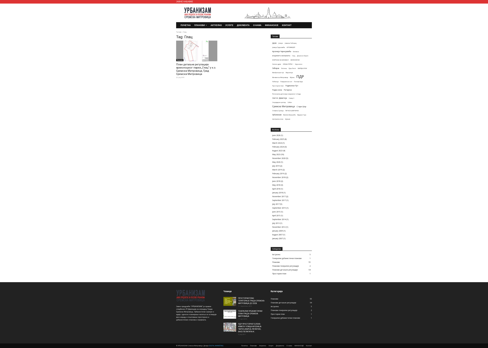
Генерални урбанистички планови (287, 258)
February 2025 (278, 139)
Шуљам (287, 119)
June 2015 (276, 211)
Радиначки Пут (291, 85)
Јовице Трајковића (278, 47)
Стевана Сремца (278, 111)
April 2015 (276, 215)
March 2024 (277, 143)
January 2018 (277, 192)
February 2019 (278, 173)
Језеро (280, 43)
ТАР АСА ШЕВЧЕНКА (292, 111)
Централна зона (277, 119)
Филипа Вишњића (289, 115)
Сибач (290, 102)
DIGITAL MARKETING (216, 346)
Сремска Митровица (283, 106)
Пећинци (275, 82)
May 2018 (276, 185)
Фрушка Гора (301, 115)
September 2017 (279, 200)
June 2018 (276, 181)
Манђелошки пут (278, 72)
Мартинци (289, 72)
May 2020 (276, 162)
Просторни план (278, 86)
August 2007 (277, 234)
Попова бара (298, 82)
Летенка (284, 68)
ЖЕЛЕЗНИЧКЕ (295, 60)
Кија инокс (298, 64)
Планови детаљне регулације (285, 270)
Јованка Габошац (290, 43)
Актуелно (216, 25)
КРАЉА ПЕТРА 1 (288, 64)
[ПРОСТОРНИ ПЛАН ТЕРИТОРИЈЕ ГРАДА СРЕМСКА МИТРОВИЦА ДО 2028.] (229, 301)
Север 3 (291, 98)
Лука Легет (292, 68)
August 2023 (277, 150)
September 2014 (279, 219)
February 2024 (278, 147)
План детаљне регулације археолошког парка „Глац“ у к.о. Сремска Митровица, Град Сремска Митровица (196, 69)
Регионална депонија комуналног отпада (286, 94)
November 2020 (279, 158)
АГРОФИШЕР (291, 47)
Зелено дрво (276, 64)
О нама (257, 25)
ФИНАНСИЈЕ (271, 25)
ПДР (300, 76)
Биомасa (296, 51)
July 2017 (276, 204)
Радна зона (277, 90)
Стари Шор (301, 106)
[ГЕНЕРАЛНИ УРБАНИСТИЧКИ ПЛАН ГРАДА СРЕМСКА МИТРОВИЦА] (229, 314)
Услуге (229, 25)
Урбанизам (276, 114)
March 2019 (277, 169)
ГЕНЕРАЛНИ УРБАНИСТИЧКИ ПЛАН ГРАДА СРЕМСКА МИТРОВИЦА (250, 313)
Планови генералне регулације (285, 266)
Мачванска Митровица (280, 77)
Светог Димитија (279, 98)
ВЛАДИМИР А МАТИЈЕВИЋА (281, 56)
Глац (293, 56)
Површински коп (286, 82)
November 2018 (279, 177)
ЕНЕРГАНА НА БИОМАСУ (280, 60)
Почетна (186, 25)
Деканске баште (302, 56)
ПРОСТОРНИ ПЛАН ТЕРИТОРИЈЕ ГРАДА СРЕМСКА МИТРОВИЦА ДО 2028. (251, 300)
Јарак (274, 43)
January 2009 (277, 231)
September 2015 (279, 208)
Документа (243, 25)
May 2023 (276, 154)
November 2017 (279, 196)
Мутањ (292, 77)
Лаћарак (275, 68)
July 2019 (276, 166)
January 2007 (277, 238)
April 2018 (276, 189)
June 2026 (276, 135)
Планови (199, 25)
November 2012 (279, 227)
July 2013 (276, 223)
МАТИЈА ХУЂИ (302, 68)
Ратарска (288, 90)
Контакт (287, 25)
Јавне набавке (184, 1)
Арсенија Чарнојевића (281, 51)
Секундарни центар (279, 102)
